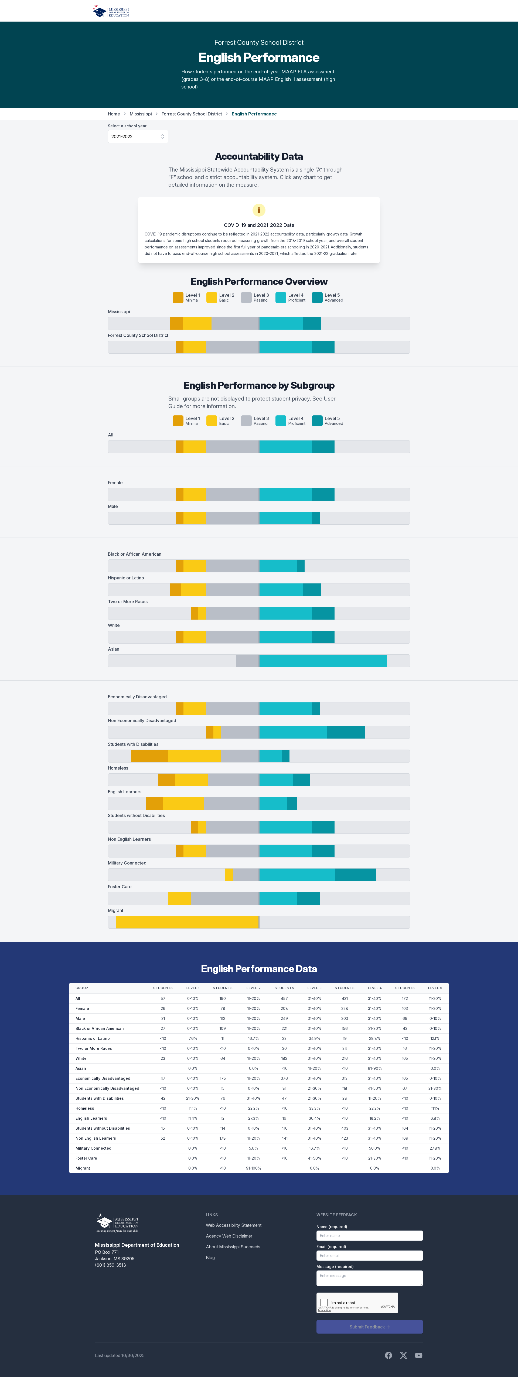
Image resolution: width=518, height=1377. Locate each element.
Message (335, 1266)
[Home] (111, 10)
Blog (210, 1257)
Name (331, 1226)
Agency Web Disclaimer (229, 1236)
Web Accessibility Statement (233, 1225)
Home (114, 114)
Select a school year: (128, 126)
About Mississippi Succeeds (233, 1246)
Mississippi (141, 114)
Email (331, 1246)
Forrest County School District (192, 114)
